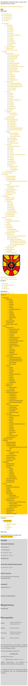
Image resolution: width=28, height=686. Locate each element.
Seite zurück (4, 537)
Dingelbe (11, 30)
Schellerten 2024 (10, 232)
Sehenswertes (10, 234)
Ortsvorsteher (9, 109)
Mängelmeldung (13, 70)
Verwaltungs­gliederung (12, 119)
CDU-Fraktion (12, 88)
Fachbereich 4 (12, 126)
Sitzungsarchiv (13, 113)
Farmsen (11, 33)
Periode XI (14, 114)
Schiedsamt (12, 76)
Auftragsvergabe (10, 198)
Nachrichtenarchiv (11, 171)
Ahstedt (11, 26)
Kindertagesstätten (11, 179)
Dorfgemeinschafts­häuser (12, 221)
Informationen (15, 134)
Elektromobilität (13, 58)
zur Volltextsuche (7, 15)
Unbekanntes (15, 239)
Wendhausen (12, 43)
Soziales (5, 174)
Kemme (11, 36)
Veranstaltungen (10, 249)
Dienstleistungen (13, 56)
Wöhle (10, 45)
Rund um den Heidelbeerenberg (17, 236)
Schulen (8, 184)
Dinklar (11, 31)
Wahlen (8, 131)
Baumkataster (12, 229)
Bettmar (11, 28)
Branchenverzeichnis (11, 212)
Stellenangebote (13, 80)
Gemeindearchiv (13, 65)
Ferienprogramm (10, 191)
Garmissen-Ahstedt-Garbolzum (17, 154)
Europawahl (12, 141)
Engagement (9, 194)
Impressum (6, 288)
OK (2, 9)
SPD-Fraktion (12, 90)
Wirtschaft (5, 196)
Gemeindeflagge (10, 46)
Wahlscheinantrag (13, 143)
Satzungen (12, 75)
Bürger (5, 51)
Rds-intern (12, 116)
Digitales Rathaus (8, 173)
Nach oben (10, 537)
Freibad (8, 222)
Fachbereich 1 (12, 121)
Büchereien (9, 219)
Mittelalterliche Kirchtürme (18, 241)
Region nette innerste (11, 50)
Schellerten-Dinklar (14, 186)
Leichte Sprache (16, 136)
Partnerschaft (9, 48)
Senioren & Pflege (11, 193)
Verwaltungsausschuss (15, 83)
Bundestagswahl (13, 139)
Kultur (4, 217)
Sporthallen (9, 226)
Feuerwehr (9, 144)
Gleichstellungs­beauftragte (16, 128)
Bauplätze (8, 201)
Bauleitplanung (10, 199)
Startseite (5, 283)
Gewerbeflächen (10, 216)
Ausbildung (15, 169)
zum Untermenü (7, 19)
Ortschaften (9, 25)
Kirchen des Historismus (18, 244)
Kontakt (5, 287)
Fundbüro (11, 61)
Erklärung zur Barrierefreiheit (8, 596)
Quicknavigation (10, 516)
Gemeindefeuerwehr (14, 146)
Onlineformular (4, 608)
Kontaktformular (5, 558)
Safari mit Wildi (13, 246)
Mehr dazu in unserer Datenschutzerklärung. (12, 6)
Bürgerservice (9, 53)
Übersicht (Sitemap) (8, 285)
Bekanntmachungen (14, 55)
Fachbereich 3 (12, 124)
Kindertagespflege (11, 178)
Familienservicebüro (11, 189)
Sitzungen (8, 111)
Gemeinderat (9, 81)
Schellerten (12, 41)
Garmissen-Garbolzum (15, 35)
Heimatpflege (9, 227)
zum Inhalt (6, 20)
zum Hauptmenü (7, 17)
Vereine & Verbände (11, 252)
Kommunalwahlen (13, 133)
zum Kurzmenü (7, 14)
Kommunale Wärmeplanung (16, 66)
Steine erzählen (13, 237)
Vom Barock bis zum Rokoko (19, 242)
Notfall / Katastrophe (14, 71)
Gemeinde (6, 23)
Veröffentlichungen (14, 231)
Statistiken (12, 78)
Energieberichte (10, 214)
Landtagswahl (12, 138)
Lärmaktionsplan (13, 68)
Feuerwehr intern (13, 166)
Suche (8, 529)
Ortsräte (8, 91)
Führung (14, 168)
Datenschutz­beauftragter (15, 129)
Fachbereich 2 (12, 123)
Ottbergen (11, 40)
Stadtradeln (9, 251)
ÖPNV (10, 73)
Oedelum (11, 38)
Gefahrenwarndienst (14, 63)
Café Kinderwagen (11, 176)
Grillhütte (8, 224)
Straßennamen (10, 247)
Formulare (11, 60)
